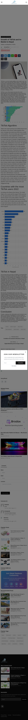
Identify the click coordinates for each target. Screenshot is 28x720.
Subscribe (20, 362)
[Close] (25, 352)
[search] (26, 2)
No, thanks (14, 365)
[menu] (1, 2)
